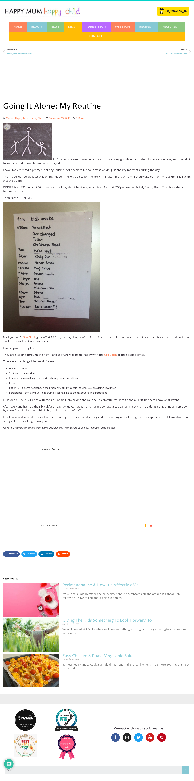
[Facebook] (115, 737)
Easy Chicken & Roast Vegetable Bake (98, 656)
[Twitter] (138, 737)
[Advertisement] (97, 78)
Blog (35, 27)
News (55, 27)
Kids (71, 27)
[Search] (185, 770)
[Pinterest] (161, 737)
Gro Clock (29, 337)
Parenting (95, 27)
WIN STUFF (123, 27)
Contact (95, 36)
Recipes (145, 27)
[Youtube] (150, 737)
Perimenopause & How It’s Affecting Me (100, 585)
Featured (170, 27)
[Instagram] (127, 737)
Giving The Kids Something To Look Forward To (107, 620)
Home (18, 27)
